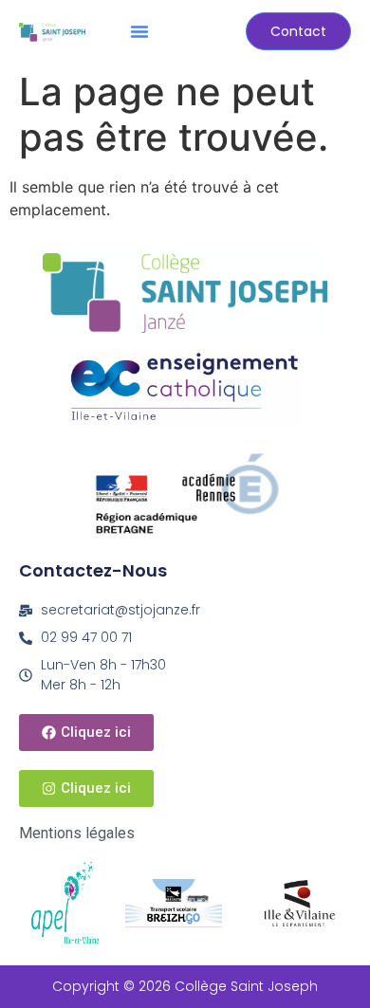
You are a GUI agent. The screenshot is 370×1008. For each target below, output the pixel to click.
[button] (139, 31)
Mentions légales (77, 833)
